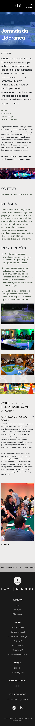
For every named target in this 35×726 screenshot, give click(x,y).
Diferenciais (17, 614)
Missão (17, 605)
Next (30, 519)
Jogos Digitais (17, 672)
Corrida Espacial (17, 632)
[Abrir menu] (3, 6)
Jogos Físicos (17, 668)
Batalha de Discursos (17, 654)
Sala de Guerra (17, 627)
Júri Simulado (17, 645)
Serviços (17, 609)
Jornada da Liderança (17, 636)
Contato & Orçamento (17, 699)
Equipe (17, 686)
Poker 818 (17, 641)
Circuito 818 (17, 650)
